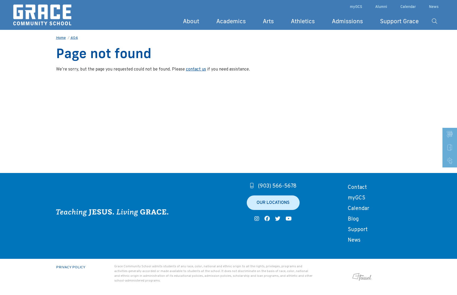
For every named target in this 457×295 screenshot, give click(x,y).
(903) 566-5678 (277, 186)
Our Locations (273, 202)
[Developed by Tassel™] (345, 277)
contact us (196, 69)
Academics (231, 21)
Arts (268, 21)
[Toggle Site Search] (434, 21)
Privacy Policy (70, 267)
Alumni (381, 6)
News (433, 6)
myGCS (356, 6)
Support (358, 229)
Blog (353, 219)
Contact (357, 187)
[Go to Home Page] (42, 15)
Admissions (347, 21)
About (191, 21)
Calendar (408, 6)
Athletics (303, 21)
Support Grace (399, 21)
